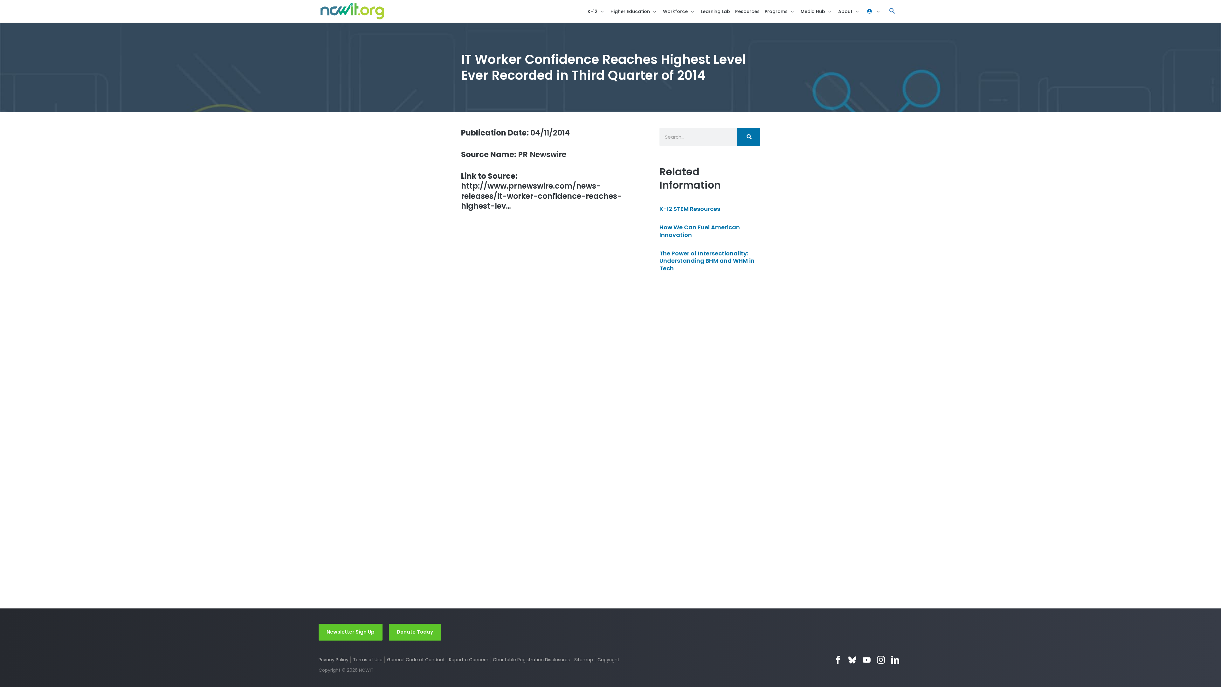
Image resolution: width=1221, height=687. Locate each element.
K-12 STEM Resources (689, 209)
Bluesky (852, 660)
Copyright (608, 659)
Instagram (881, 660)
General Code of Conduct (416, 659)
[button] (892, 11)
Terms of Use (368, 659)
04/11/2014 (515, 133)
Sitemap (583, 659)
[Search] (748, 137)
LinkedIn (895, 660)
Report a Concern (468, 659)
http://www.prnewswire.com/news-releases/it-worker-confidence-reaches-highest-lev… (541, 191)
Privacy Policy (333, 659)
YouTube (867, 660)
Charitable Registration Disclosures (531, 659)
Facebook (838, 660)
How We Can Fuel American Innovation (699, 231)
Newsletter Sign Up (351, 631)
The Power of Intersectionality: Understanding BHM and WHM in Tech (707, 260)
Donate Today (415, 631)
